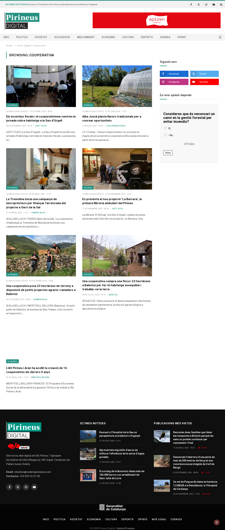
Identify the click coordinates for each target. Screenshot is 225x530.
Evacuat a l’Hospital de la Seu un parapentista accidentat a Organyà (62, 4)
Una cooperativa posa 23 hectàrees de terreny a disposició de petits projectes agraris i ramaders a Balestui (41, 290)
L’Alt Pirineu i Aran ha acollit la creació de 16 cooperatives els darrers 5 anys (36, 370)
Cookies (176, 519)
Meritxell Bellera (40, 377)
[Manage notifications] (217, 522)
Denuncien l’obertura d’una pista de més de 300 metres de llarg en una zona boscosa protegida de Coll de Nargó (194, 462)
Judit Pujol (41, 126)
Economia (108, 37)
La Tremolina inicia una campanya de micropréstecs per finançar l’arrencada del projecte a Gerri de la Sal (36, 203)
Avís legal (159, 519)
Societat (41, 37)
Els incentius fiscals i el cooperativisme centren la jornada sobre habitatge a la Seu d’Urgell (41, 118)
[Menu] (220, 37)
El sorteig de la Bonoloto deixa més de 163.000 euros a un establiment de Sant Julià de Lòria (121, 475)
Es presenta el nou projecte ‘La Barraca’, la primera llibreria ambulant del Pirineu (112, 201)
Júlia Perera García (116, 126)
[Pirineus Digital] (22, 20)
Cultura (128, 37)
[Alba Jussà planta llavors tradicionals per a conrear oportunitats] (117, 86)
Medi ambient (86, 37)
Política (22, 37)
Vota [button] (168, 152)
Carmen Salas (38, 213)
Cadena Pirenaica (125, 528)
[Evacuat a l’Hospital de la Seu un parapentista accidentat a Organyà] (88, 436)
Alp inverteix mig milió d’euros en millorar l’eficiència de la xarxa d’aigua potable (121, 453)
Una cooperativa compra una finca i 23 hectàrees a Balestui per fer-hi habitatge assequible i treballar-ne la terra (116, 285)
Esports (147, 37)
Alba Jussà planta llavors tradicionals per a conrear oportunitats (111, 118)
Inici (6, 37)
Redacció (113, 295)
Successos (62, 37)
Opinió (181, 37)
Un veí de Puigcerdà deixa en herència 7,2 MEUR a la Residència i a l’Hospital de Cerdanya (195, 485)
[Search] (220, 4)
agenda (165, 37)
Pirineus (88, 105)
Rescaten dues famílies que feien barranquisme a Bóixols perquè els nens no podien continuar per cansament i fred (193, 437)
